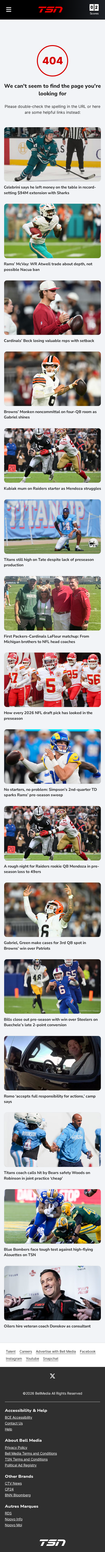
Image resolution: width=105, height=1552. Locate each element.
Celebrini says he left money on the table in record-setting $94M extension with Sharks (50, 190)
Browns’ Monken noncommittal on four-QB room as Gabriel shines (50, 414)
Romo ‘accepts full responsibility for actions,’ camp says (50, 1099)
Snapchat (50, 1358)
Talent (11, 1351)
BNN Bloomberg (18, 1495)
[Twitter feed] (52, 1376)
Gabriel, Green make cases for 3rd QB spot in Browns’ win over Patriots (45, 945)
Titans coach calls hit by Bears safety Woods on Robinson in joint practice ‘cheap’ (47, 1175)
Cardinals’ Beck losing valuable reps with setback (49, 340)
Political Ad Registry (21, 1465)
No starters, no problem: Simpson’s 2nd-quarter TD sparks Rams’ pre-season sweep (50, 792)
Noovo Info (13, 1519)
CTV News (13, 1483)
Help (8, 1429)
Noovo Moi (13, 1525)
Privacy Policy (16, 1447)
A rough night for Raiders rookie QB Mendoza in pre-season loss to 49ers (51, 869)
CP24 (9, 1489)
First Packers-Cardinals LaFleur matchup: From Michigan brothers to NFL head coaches (46, 639)
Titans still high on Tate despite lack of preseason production (49, 562)
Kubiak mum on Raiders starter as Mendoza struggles (52, 488)
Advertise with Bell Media (56, 1351)
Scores (94, 13)
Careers (26, 1351)
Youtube (32, 1358)
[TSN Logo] (50, 9)
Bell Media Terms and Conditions (31, 1453)
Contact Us (14, 1423)
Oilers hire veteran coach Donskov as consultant (47, 1326)
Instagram (14, 1358)
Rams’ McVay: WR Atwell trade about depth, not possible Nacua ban (48, 266)
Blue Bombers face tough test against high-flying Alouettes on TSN (48, 1252)
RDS (8, 1513)
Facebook (88, 1351)
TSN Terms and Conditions (26, 1459)
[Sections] (9, 9)
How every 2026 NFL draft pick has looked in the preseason (48, 715)
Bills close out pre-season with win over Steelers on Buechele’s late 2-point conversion (51, 1022)
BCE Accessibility (18, 1417)
